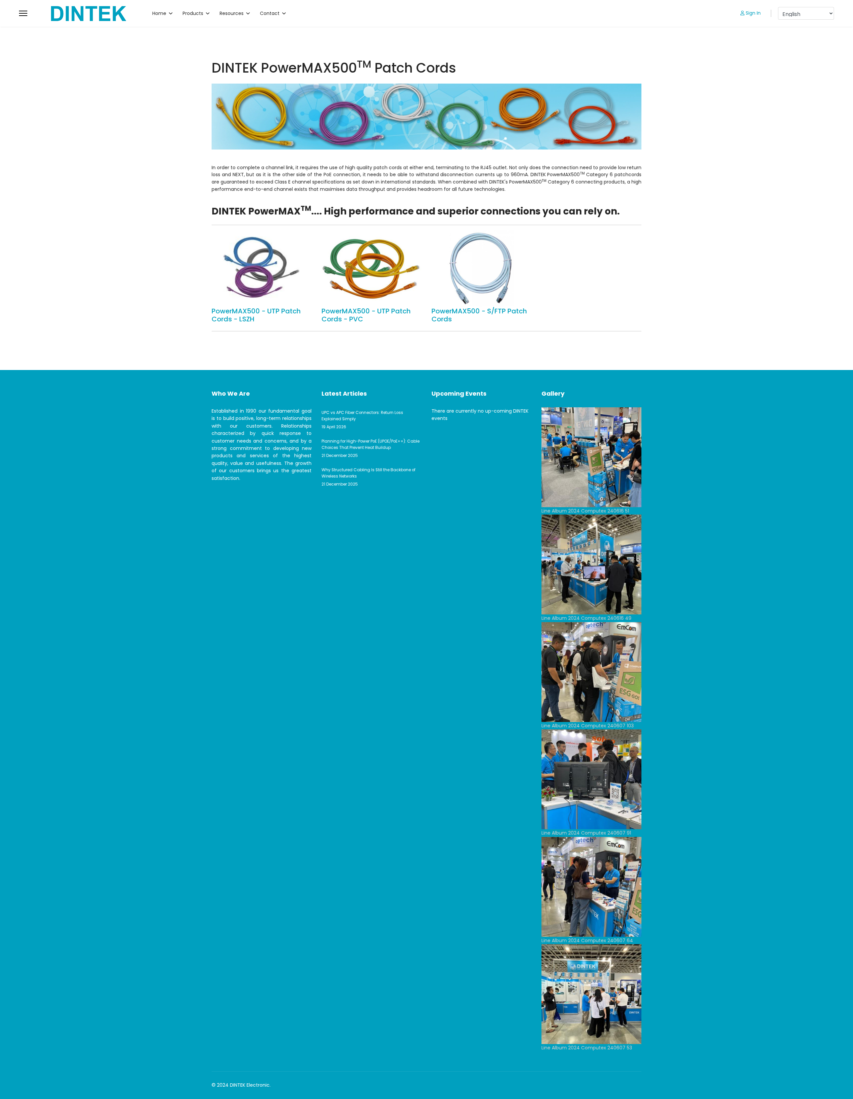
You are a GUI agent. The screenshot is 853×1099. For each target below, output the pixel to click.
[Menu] (23, 13)
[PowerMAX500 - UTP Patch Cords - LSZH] (262, 268)
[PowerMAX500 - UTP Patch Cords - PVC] (372, 268)
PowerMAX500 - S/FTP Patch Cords (479, 315)
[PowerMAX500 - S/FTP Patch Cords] (481, 268)
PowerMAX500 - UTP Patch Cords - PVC (366, 315)
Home (159, 13)
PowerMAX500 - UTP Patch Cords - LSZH (256, 315)
